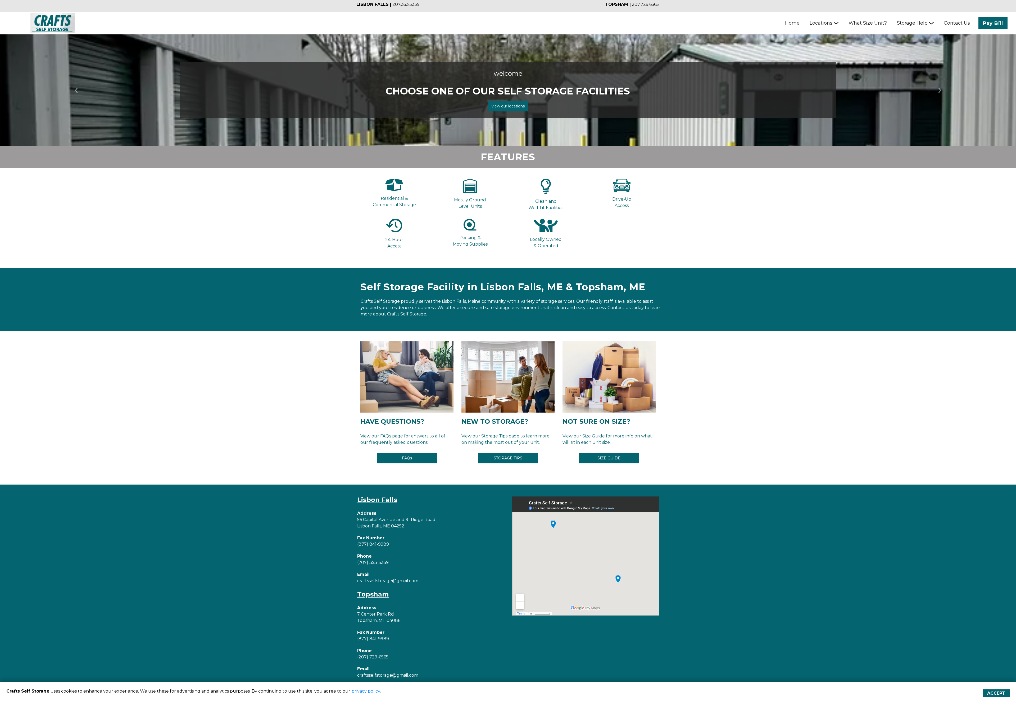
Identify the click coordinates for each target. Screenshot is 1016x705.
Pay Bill (993, 23)
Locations (821, 23)
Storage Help (912, 23)
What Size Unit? (868, 23)
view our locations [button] (508, 106)
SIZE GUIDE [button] (608, 458)
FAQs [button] (407, 458)
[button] (76, 90)
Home (792, 23)
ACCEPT (996, 693)
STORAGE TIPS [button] (508, 458)
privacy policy (366, 691)
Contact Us (957, 23)
